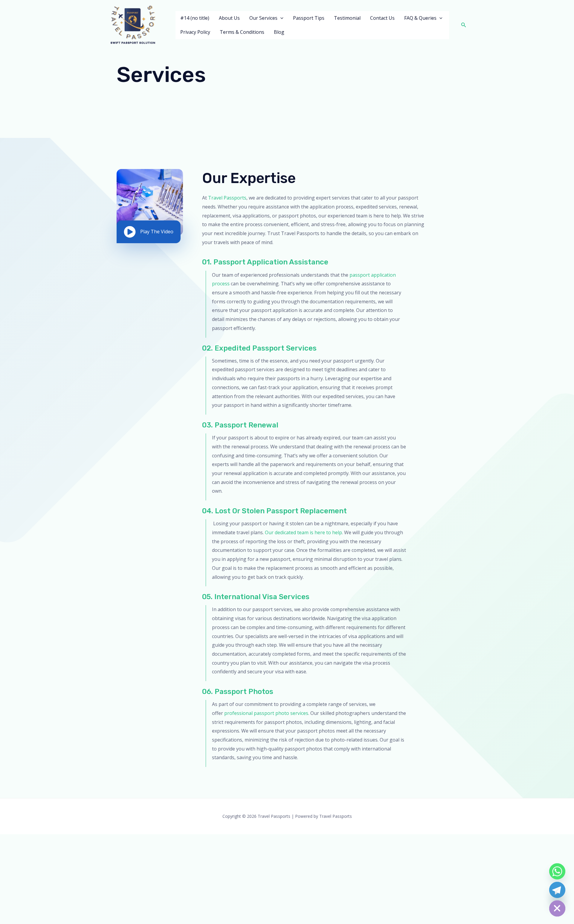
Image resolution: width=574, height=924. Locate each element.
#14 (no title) (194, 18)
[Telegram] (557, 890)
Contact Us (382, 18)
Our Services (263, 18)
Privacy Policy (195, 32)
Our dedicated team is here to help (303, 532)
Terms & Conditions (242, 32)
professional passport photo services (266, 713)
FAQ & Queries (420, 18)
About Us (229, 18)
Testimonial (347, 18)
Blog (279, 32)
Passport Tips (308, 18)
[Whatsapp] (557, 871)
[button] (280, 18)
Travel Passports (227, 197)
